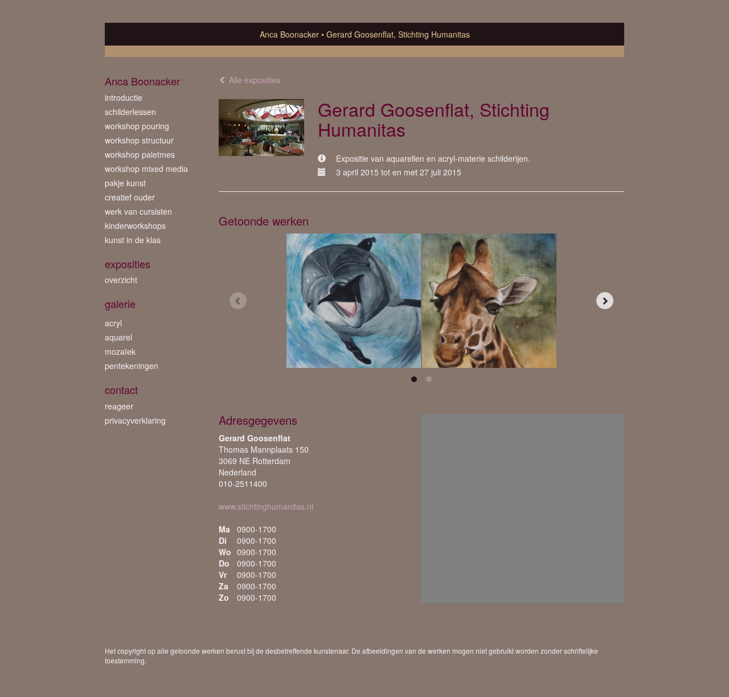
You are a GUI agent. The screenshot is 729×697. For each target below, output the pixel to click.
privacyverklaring (135, 420)
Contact (121, 390)
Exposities (127, 264)
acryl (113, 323)
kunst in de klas (133, 239)
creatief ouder (130, 197)
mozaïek (120, 351)
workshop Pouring (137, 126)
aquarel (118, 337)
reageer (119, 406)
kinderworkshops (135, 225)
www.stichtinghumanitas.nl (266, 506)
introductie (123, 97)
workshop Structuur (139, 140)
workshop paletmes (140, 154)
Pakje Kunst (125, 182)
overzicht (121, 279)
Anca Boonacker (289, 34)
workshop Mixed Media (146, 168)
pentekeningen (131, 365)
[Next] (604, 300)
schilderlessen (130, 111)
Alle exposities (253, 79)
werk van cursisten (138, 211)
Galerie (120, 304)
